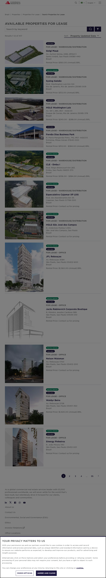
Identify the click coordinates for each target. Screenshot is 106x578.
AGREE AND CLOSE (46, 573)
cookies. (80, 568)
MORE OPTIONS (24, 573)
